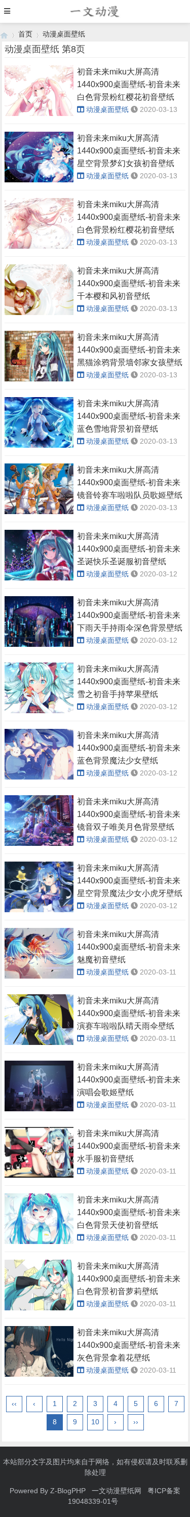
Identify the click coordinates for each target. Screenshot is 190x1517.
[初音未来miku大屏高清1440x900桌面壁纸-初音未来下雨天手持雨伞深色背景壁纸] (39, 644)
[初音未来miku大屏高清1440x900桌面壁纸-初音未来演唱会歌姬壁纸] (39, 1109)
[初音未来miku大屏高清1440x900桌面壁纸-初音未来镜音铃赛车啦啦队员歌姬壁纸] (39, 512)
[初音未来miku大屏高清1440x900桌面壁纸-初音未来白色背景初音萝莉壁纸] (39, 1308)
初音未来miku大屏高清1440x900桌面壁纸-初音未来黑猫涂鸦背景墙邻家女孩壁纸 (129, 350)
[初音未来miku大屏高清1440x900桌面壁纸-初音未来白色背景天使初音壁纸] (39, 1241)
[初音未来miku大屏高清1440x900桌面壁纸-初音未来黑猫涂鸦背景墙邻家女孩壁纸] (39, 379)
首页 (25, 34)
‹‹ (14, 1403)
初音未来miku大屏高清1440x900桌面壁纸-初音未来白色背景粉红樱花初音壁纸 (128, 84)
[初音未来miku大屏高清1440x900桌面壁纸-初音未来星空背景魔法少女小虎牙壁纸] (39, 910)
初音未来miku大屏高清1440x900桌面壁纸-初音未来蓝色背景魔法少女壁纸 (128, 748)
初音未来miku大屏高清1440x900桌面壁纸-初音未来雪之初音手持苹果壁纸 (128, 681)
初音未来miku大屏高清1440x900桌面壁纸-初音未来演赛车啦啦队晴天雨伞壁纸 (128, 1013)
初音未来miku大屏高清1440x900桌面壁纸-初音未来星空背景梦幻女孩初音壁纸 (128, 151)
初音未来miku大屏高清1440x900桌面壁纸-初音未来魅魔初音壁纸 (128, 947)
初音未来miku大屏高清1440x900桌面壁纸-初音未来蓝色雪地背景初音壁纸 (128, 416)
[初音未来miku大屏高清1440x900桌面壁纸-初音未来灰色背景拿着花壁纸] (39, 1374)
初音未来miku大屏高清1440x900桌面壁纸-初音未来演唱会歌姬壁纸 (128, 1080)
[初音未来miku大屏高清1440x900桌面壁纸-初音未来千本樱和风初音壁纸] (39, 312)
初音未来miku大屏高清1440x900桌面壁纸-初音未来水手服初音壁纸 (128, 1146)
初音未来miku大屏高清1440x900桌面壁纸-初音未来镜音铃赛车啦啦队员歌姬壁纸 (129, 482)
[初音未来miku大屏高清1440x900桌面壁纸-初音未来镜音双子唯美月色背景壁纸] (39, 843)
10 (95, 1422)
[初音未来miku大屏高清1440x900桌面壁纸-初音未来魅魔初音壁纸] (39, 976)
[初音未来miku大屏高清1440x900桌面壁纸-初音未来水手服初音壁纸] (39, 1175)
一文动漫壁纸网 (116, 1491)
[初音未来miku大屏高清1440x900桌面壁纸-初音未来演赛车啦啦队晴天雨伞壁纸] (39, 1042)
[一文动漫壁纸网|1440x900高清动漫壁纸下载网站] (4, 34)
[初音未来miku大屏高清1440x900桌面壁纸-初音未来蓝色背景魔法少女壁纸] (39, 777)
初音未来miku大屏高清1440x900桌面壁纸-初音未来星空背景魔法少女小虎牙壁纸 (129, 881)
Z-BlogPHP (68, 1491)
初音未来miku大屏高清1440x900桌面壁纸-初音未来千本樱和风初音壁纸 (128, 283)
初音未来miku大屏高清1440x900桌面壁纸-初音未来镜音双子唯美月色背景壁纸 (128, 814)
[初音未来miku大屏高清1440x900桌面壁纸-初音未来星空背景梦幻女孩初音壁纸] (39, 180)
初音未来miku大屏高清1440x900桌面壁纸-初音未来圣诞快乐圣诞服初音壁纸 (128, 549)
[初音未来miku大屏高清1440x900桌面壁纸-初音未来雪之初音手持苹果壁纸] (39, 711)
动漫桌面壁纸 (64, 34)
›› (135, 1422)
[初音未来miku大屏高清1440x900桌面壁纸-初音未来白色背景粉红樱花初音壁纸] (39, 113)
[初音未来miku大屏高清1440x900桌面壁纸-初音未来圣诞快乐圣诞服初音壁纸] (39, 578)
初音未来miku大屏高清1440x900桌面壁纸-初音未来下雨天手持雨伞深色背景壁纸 (129, 615)
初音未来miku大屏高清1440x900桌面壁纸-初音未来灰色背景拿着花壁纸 (128, 1345)
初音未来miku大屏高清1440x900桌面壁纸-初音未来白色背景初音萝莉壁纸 (128, 1279)
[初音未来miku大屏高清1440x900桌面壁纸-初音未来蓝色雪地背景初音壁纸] (39, 445)
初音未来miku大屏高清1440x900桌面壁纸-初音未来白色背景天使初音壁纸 (128, 1212)
